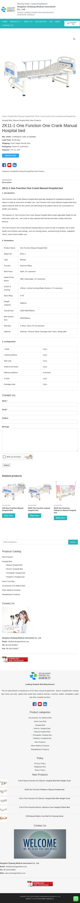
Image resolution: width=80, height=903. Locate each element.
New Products (7, 557)
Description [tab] (7, 182)
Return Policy (40, 770)
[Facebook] (4, 165)
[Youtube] (9, 165)
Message (5, 427)
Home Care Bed (8, 581)
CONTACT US (7, 25)
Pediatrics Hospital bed (15, 577)
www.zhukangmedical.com (15, 873)
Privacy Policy (40, 764)
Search (73, 542)
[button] (16, 22)
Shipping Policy (40, 767)
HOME (4, 22)
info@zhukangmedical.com (18, 641)
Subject (5, 418)
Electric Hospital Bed (14, 569)
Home (4, 116)
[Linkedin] (14, 165)
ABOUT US (28, 22)
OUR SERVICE (41, 22)
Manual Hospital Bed (14, 565)
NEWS (57, 22)
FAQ (50, 22)
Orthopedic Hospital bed (15, 573)
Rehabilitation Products (11, 595)
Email (5, 409)
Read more (8, 516)
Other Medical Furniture (11, 590)
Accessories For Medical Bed (13, 586)
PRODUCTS (14, 22)
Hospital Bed (7, 561)
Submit (6, 465)
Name (5, 401)
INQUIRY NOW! (10, 155)
